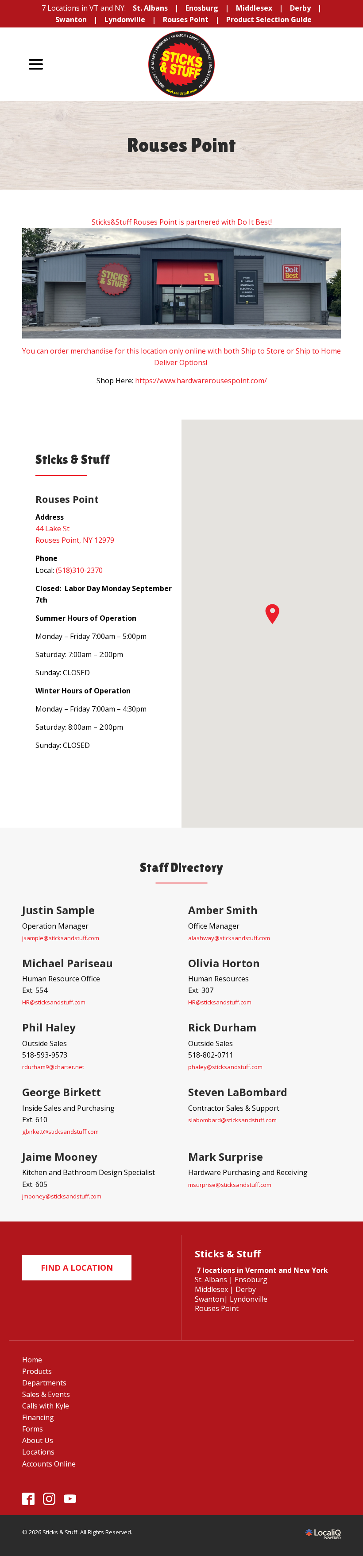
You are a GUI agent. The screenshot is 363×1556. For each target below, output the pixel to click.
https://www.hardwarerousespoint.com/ (201, 380)
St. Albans (150, 8)
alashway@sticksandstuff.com (229, 938)
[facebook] (28, 1499)
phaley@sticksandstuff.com (225, 1067)
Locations (38, 1452)
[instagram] (49, 1499)
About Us (37, 1440)
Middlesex (254, 8)
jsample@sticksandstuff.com (60, 938)
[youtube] (70, 1499)
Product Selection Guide (269, 19)
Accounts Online (49, 1464)
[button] (272, 614)
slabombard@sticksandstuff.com (232, 1120)
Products (37, 1371)
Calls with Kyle (45, 1406)
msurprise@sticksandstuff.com (229, 1185)
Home (32, 1360)
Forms (32, 1429)
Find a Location (77, 1267)
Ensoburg (251, 1279)
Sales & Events (46, 1394)
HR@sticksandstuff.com (53, 1002)
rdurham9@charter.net (53, 1067)
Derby (300, 8)
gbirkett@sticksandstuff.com (60, 1132)
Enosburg (201, 8)
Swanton (71, 19)
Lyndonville (124, 19)
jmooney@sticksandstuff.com (61, 1196)
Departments (44, 1383)
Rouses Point (186, 19)
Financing (38, 1417)
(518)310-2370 (79, 570)
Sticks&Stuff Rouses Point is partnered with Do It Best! (182, 222)
